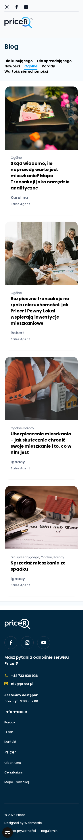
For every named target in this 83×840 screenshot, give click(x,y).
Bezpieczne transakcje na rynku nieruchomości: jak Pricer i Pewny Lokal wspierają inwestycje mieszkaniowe (40, 311)
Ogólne (30, 66)
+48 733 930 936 (24, 676)
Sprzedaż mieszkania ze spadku (38, 566)
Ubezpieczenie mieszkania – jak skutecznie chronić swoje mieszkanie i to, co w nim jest (41, 443)
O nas (9, 732)
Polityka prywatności (20, 831)
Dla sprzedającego (54, 60)
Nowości (12, 66)
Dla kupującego (18, 60)
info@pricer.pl (21, 683)
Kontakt (10, 741)
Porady (48, 66)
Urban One (12, 763)
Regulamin (49, 831)
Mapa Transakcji (16, 782)
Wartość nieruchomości (26, 71)
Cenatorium (13, 772)
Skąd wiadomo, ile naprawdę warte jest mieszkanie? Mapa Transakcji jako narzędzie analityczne (40, 175)
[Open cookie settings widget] (7, 832)
